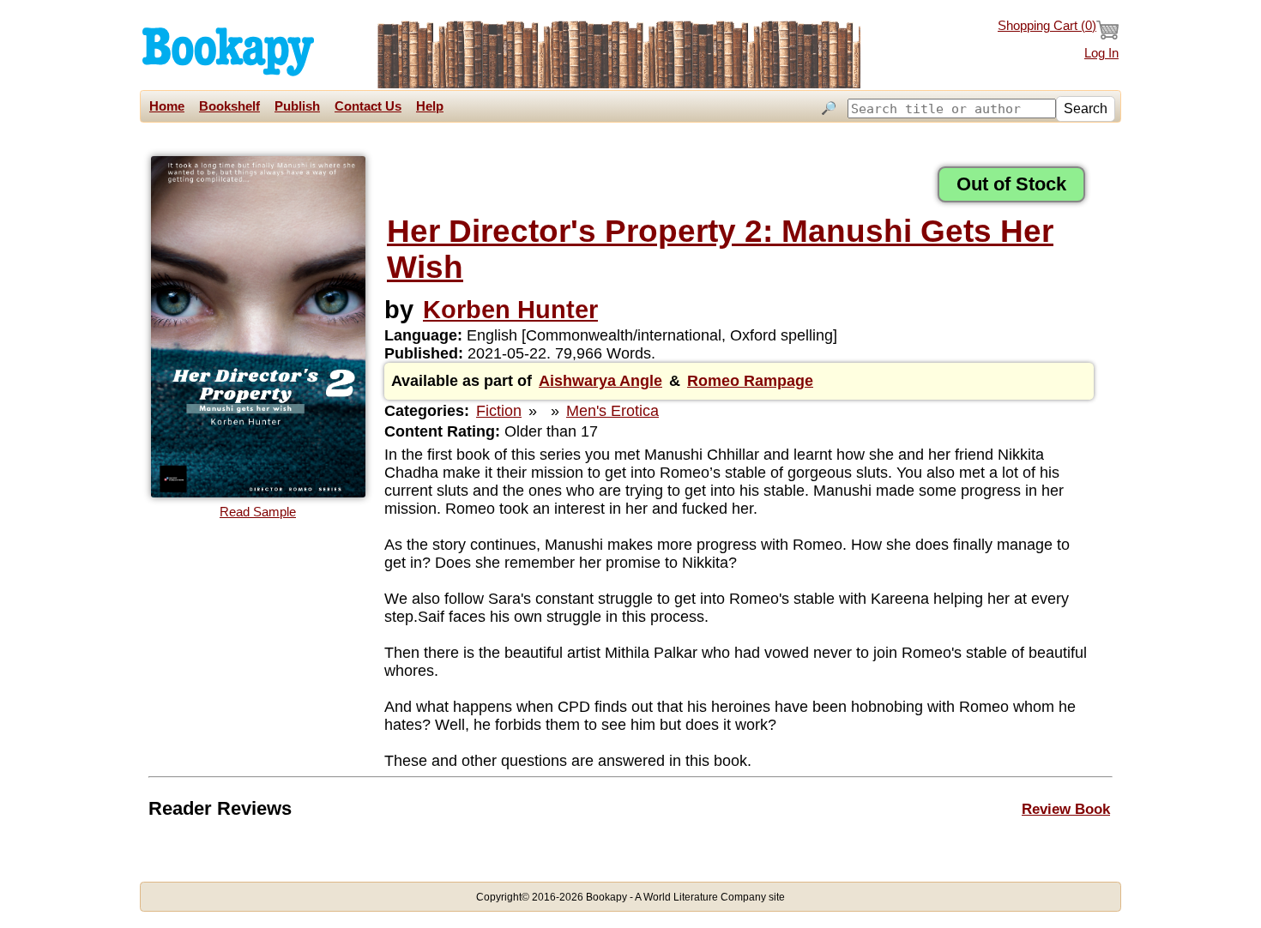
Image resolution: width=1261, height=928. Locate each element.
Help (429, 106)
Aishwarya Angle (600, 380)
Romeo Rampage (750, 380)
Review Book (1066, 808)
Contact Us (368, 106)
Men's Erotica (612, 410)
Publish (297, 106)
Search (1085, 108)
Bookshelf (229, 106)
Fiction (499, 410)
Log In (1101, 53)
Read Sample (258, 512)
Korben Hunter (510, 309)
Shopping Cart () (1047, 26)
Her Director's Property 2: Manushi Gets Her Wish (720, 249)
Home (166, 106)
